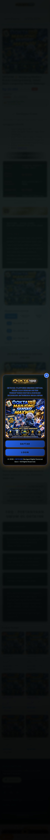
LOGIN (25, 452)
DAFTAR (25, 444)
